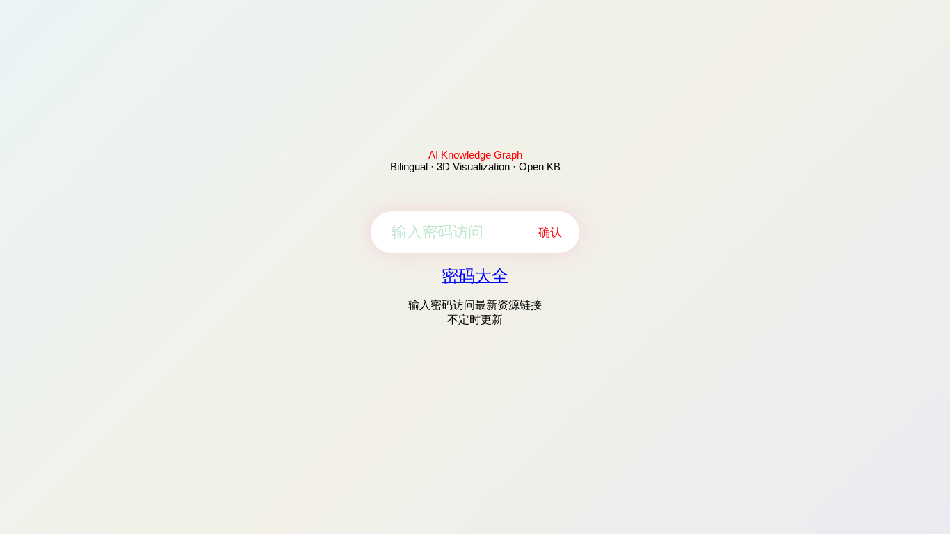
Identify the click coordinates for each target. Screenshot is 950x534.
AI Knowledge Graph (475, 155)
